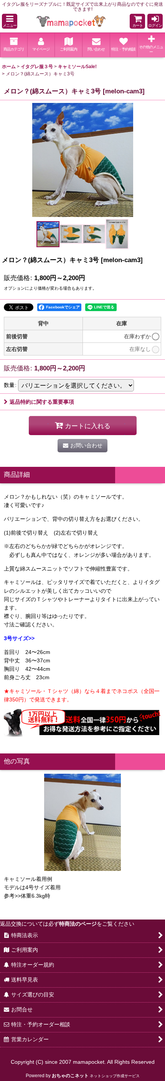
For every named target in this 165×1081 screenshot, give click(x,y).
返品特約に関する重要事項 (42, 402)
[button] (9, 21)
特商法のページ (78, 924)
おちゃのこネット (70, 1075)
